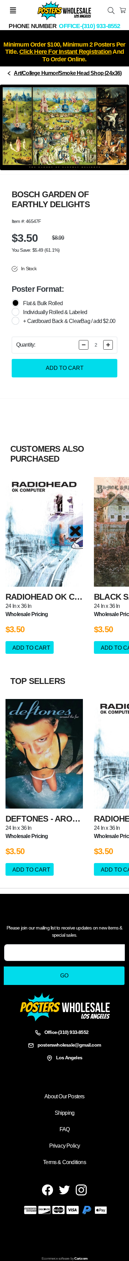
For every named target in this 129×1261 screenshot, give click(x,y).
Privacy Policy (64, 1146)
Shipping (65, 1113)
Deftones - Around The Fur (65, 818)
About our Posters (64, 1096)
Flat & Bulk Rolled (43, 303)
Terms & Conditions (64, 1162)
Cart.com (80, 1258)
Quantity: (25, 345)
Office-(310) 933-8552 (89, 26)
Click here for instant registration (65, 51)
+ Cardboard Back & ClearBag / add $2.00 (69, 321)
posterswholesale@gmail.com (69, 1045)
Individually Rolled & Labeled (55, 312)
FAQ (65, 1129)
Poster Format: (38, 289)
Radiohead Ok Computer (60, 596)
